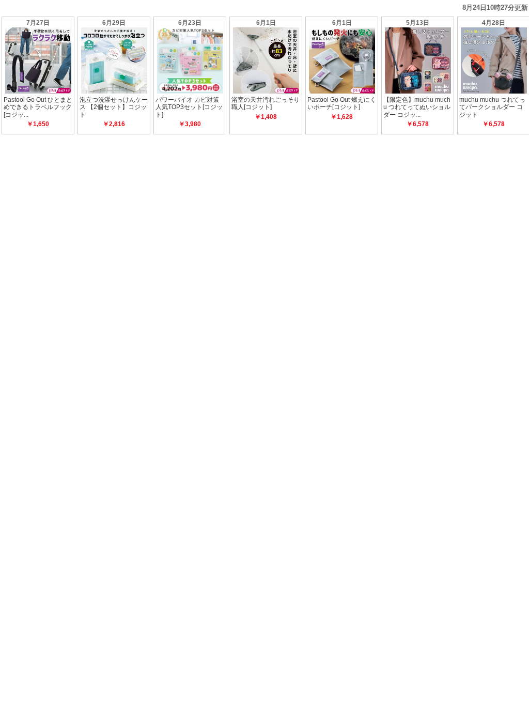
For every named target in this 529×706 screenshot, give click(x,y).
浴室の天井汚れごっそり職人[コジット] (265, 103)
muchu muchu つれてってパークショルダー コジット (492, 107)
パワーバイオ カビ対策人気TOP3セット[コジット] (189, 107)
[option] (38, 75)
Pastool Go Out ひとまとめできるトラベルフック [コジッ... (38, 107)
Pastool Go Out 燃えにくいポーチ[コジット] (341, 103)
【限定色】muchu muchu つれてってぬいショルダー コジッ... (416, 107)
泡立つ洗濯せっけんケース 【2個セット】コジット (114, 107)
